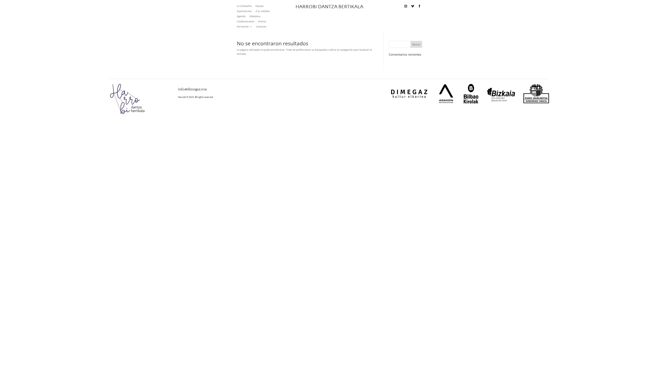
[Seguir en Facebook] (419, 6)
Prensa (262, 21)
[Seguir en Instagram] (405, 6)
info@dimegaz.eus (192, 89)
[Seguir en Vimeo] (412, 6)
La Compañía (244, 6)
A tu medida (263, 11)
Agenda (241, 16)
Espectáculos (244, 11)
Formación (243, 26)
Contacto (261, 26)
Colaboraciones (246, 21)
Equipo (260, 6)
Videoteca (255, 16)
